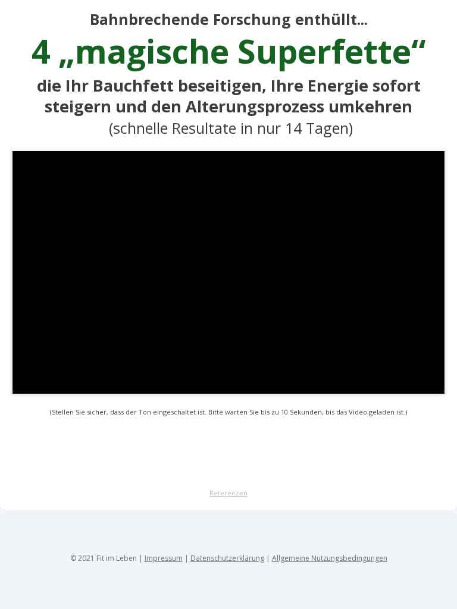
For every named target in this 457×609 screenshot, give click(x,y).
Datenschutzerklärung (227, 558)
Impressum (164, 558)
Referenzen (228, 492)
